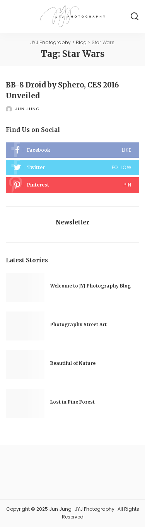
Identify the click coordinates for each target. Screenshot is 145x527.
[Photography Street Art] (25, 325)
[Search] (134, 16)
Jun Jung (27, 109)
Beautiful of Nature (73, 363)
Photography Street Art (78, 324)
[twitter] (72, 167)
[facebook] (72, 150)
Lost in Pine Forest (72, 402)
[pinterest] (72, 185)
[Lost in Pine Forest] (25, 403)
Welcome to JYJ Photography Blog (90, 286)
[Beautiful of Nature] (25, 364)
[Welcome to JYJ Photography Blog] (25, 287)
